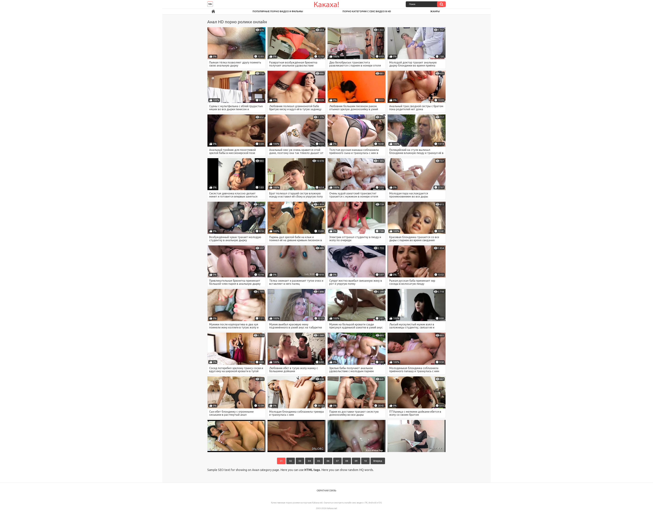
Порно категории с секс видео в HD (366, 11)
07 (337, 461)
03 (300, 461)
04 (309, 461)
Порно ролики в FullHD (213, 11)
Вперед (377, 461)
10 (365, 461)
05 (318, 461)
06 (328, 461)
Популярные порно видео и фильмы (278, 11)
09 (356, 461)
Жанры (435, 11)
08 (346, 461)
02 (290, 461)
